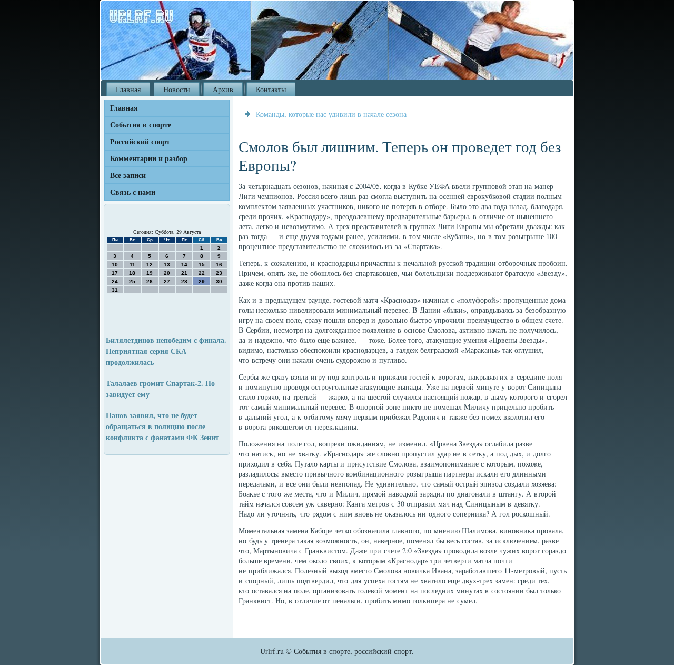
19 (149, 273)
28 (184, 281)
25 (132, 281)
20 (167, 273)
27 (167, 281)
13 (167, 264)
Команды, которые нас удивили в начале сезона (331, 114)
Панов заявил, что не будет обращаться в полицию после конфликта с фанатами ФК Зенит (162, 426)
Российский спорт (140, 141)
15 (202, 264)
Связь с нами (132, 191)
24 (115, 281)
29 (202, 281)
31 (115, 290)
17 (115, 273)
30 (219, 281)
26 (149, 281)
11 (132, 264)
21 (184, 273)
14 (184, 264)
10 (115, 264)
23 (219, 273)
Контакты (271, 89)
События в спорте (140, 124)
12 (149, 264)
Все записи (128, 175)
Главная (128, 89)
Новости (176, 89)
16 (219, 264)
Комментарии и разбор (148, 158)
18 (132, 273)
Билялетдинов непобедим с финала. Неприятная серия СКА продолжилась (166, 351)
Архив (223, 89)
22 (202, 273)
